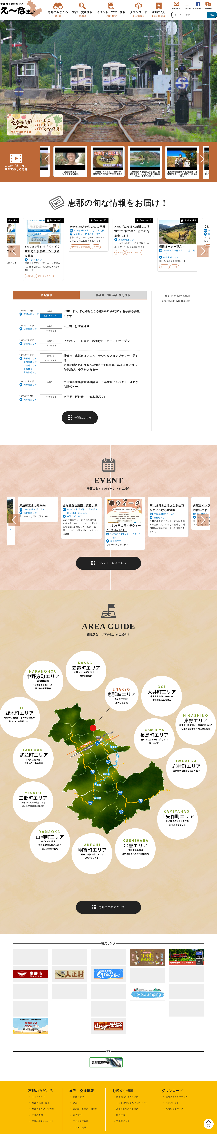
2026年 (96, 267)
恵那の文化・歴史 (41, 1128)
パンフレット (172, 1128)
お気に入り (158, 14)
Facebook (198, 8)
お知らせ (30, 276)
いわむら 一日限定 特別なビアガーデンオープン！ (98, 359)
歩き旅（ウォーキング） (128, 1122)
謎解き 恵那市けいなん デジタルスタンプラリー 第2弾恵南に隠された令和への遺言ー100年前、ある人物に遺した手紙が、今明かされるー (100, 381)
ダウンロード (138, 14)
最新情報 (46, 313)
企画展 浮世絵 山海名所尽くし (85, 415)
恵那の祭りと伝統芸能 (80, 267)
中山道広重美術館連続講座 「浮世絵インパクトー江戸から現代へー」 (101, 403)
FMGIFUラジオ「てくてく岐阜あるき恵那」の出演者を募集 (42, 251)
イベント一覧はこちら (111, 588)
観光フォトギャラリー (177, 1122)
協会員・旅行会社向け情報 (113, 313)
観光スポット (79, 1122)
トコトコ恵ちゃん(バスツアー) (131, 1128)
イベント (164, 267)
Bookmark (11, 220)
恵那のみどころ (58, 14)
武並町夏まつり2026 (32, 524)
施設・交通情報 (82, 14)
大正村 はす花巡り (77, 344)
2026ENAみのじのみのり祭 (87, 246)
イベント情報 (50, 349)
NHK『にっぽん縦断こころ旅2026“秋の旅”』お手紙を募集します (132, 251)
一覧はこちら (83, 436)
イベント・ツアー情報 (111, 14)
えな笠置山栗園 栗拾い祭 (80, 524)
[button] (47, 158)
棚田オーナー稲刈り (172, 246)
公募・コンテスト (44, 276)
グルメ (76, 1128)
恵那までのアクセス (112, 932)
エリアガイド (38, 1122)
